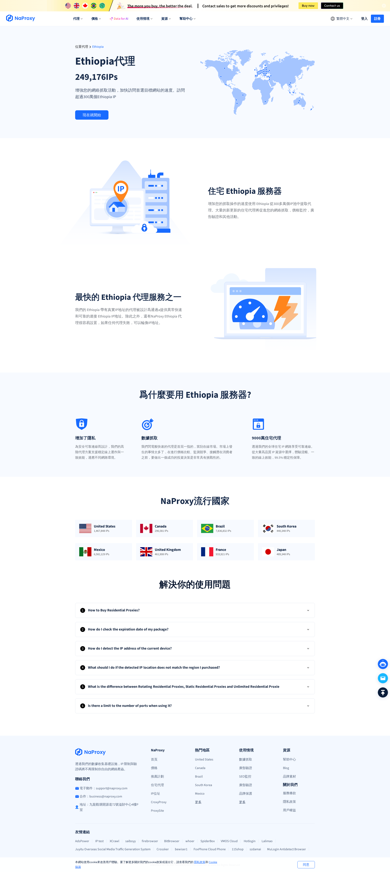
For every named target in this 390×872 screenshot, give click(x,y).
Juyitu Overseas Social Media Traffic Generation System (113, 849)
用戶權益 (289, 810)
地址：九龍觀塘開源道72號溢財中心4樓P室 (109, 807)
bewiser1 (181, 849)
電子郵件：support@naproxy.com (103, 788)
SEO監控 (245, 776)
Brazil (199, 776)
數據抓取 (245, 759)
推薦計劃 (157, 776)
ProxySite (157, 810)
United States (204, 759)
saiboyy (130, 841)
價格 (154, 768)
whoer (189, 841)
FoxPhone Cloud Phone (210, 849)
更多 (198, 802)
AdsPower (82, 841)
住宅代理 (157, 785)
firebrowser (150, 841)
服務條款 (289, 793)
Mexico (200, 793)
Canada (200, 768)
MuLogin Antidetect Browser (286, 849)
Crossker (163, 849)
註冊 (377, 18)
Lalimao (267, 841)
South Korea (203, 785)
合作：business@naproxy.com (101, 796)
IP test (99, 841)
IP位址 (155, 793)
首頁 (154, 759)
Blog (286, 768)
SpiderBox (207, 841)
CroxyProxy (158, 802)
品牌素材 (289, 776)
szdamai (255, 849)
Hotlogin (250, 841)
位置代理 (81, 46)
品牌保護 (245, 793)
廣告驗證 (245, 768)
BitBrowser (171, 841)
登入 (364, 18)
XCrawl (114, 841)
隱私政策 (199, 862)
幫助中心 (289, 759)
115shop (238, 849)
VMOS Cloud (229, 841)
